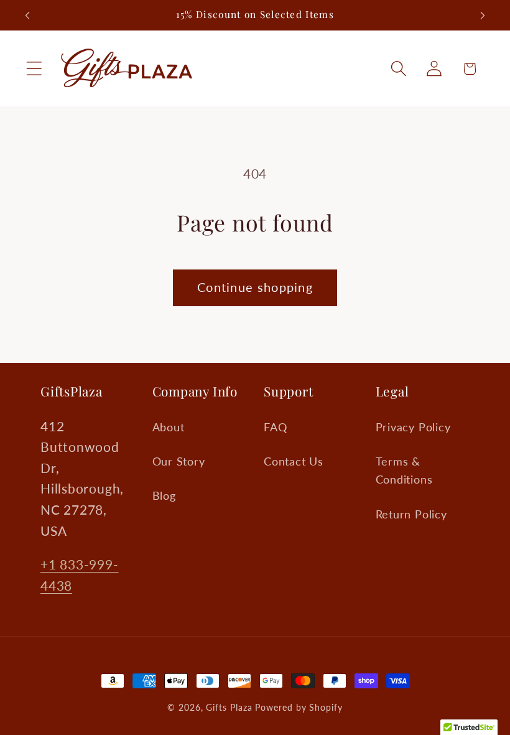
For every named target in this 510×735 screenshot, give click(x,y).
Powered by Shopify (298, 707)
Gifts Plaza (229, 707)
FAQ (275, 427)
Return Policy (411, 514)
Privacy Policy (413, 427)
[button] (34, 69)
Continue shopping (255, 287)
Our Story (178, 461)
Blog (164, 495)
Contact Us (293, 461)
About (168, 427)
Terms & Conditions (404, 470)
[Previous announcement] (27, 15)
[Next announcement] (482, 15)
